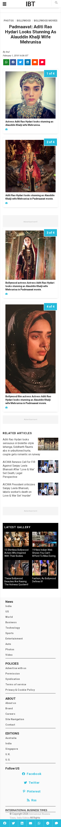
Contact (10, 724)
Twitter (33, 782)
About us (10, 703)
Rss (33, 800)
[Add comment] (56, 823)
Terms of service (15, 684)
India (8, 606)
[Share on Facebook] (5, 823)
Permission (12, 673)
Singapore (11, 749)
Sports (9, 633)
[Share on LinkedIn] (22, 823)
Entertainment (14, 638)
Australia (10, 738)
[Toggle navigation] (4, 4)
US (7, 611)
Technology (12, 627)
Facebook (33, 774)
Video (9, 654)
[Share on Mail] (31, 823)
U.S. (7, 759)
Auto (8, 644)
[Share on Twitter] (13, 823)
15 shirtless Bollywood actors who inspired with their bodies (16, 552)
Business (11, 622)
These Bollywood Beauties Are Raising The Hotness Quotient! (16, 581)
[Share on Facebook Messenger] (48, 823)
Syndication (12, 679)
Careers (10, 714)
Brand (9, 708)
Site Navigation (14, 719)
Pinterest (33, 791)
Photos (9, 649)
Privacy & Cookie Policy (20, 689)
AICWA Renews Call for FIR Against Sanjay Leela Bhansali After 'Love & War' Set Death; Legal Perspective (19, 469)
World (9, 617)
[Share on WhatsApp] (39, 823)
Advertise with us (15, 668)
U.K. (7, 754)
